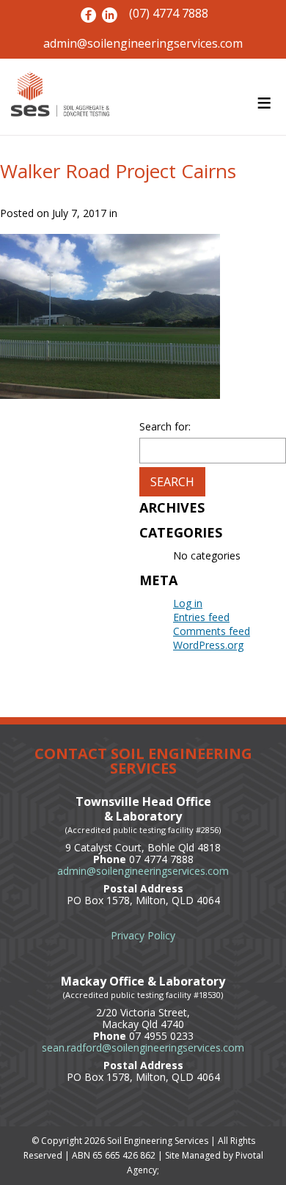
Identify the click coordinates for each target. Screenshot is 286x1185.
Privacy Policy (143, 935)
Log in (187, 603)
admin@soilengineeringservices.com (143, 43)
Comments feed (211, 631)
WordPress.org (208, 645)
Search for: (165, 426)
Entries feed (201, 617)
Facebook (88, 15)
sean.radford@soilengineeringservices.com (143, 1047)
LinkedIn (109, 15)
